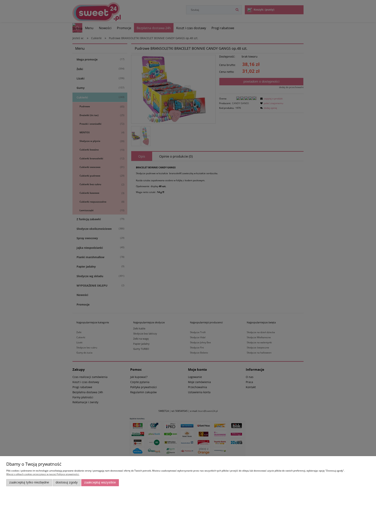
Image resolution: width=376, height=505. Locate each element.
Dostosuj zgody (67, 482)
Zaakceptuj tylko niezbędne (29, 482)
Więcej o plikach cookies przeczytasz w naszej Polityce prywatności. (42, 474)
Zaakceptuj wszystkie (100, 482)
